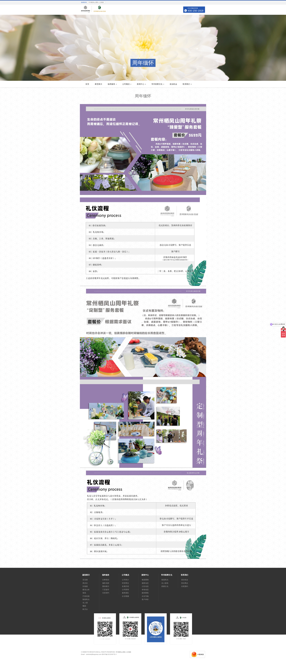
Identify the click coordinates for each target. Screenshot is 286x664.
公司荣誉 (125, 589)
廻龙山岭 (86, 589)
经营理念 (125, 583)
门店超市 (105, 589)
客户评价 (145, 599)
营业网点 (184, 583)
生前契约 (105, 593)
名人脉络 (164, 583)
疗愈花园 (86, 596)
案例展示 (105, 586)
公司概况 (126, 84)
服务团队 (125, 593)
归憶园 (85, 586)
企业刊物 (145, 596)
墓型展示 (98, 84)
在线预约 (184, 586)
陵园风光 (86, 599)
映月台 (85, 609)
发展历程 (125, 586)
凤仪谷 (85, 583)
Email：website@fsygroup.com (91, 654)
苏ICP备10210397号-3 (109, 654)
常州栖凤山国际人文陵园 (123, 652)
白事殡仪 (105, 580)
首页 (87, 84)
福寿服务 (112, 84)
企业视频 (125, 596)
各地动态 (145, 589)
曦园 (84, 606)
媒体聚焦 (145, 593)
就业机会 (173, 84)
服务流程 (105, 583)
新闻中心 (141, 84)
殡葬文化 (164, 586)
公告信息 (145, 586)
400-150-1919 (195, 10)
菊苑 (84, 593)
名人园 (85, 603)
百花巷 (85, 580)
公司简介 (125, 580)
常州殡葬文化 (157, 84)
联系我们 (187, 84)
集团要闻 (145, 580)
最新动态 (145, 583)
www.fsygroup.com (90, 652)
